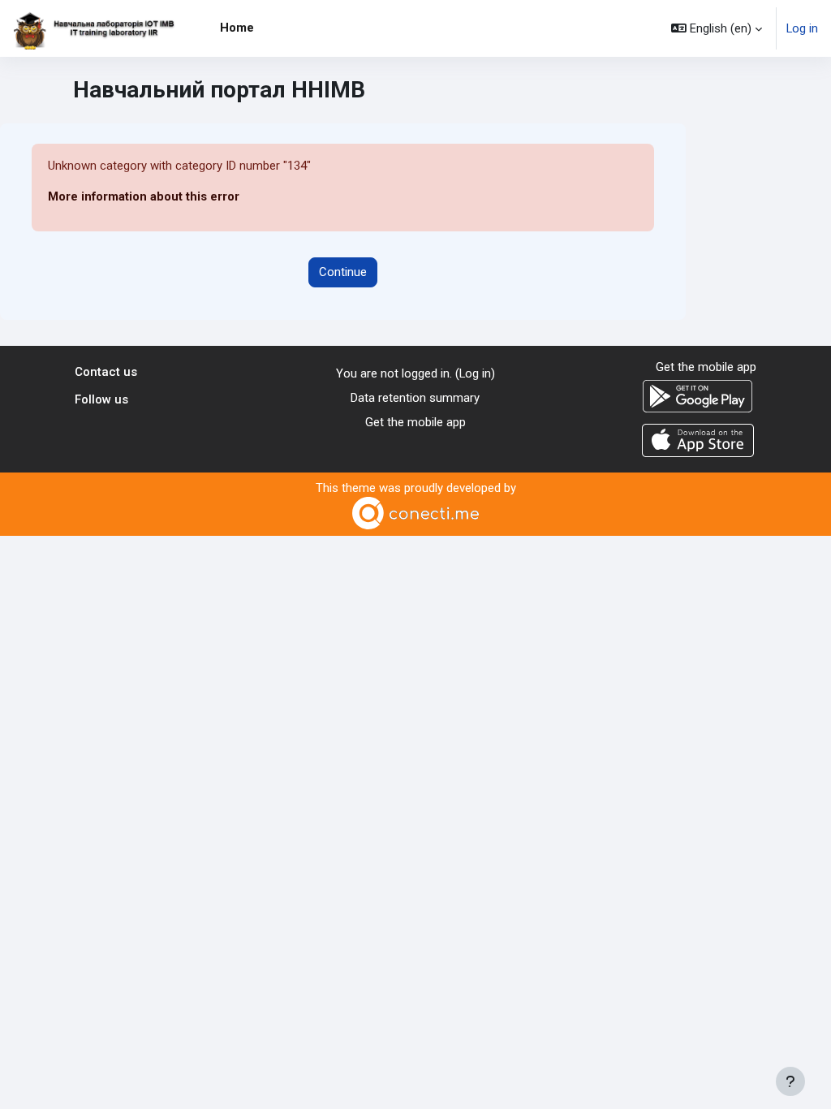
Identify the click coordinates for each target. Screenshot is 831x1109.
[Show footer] (790, 1081)
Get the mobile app (415, 422)
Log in (802, 28)
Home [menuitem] (237, 27)
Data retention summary (415, 398)
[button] (717, 28)
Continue (343, 272)
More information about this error (143, 196)
